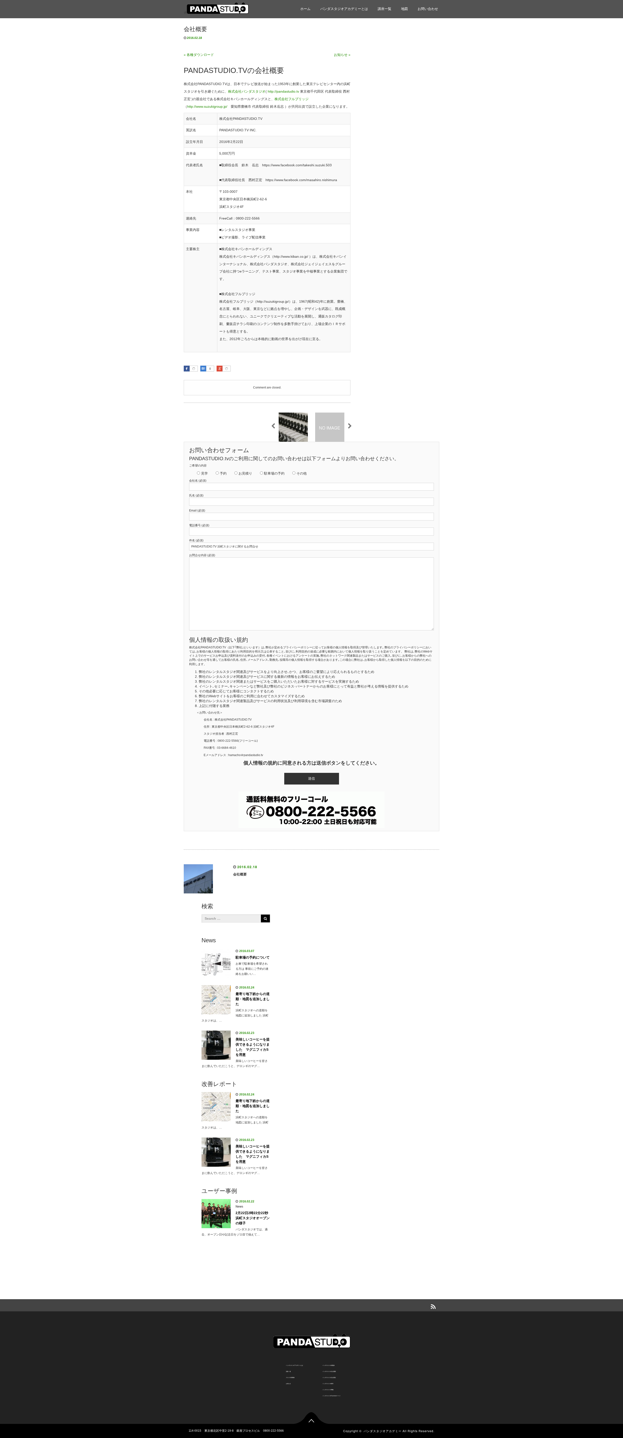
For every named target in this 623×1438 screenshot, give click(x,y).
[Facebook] (194, 368)
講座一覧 (384, 9)
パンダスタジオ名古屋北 (329, 1377)
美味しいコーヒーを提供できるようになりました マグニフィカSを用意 (253, 1047)
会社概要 (423, 47)
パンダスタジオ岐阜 (327, 1383)
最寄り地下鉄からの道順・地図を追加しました (253, 999)
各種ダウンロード (430, 36)
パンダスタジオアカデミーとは (344, 9)
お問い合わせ (428, 9)
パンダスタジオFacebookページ (331, 1395)
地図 (404, 9)
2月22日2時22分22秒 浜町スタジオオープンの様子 (253, 1218)
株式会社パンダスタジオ (247, 91)
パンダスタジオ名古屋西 (329, 1371)
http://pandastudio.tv (283, 91)
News (239, 1206)
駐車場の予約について (253, 957)
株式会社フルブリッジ (292, 99)
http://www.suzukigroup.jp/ (207, 106)
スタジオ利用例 (290, 1377)
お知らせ (288, 1383)
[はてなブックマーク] (203, 368)
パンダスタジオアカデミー (383, 1431)
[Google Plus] (227, 368)
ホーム (305, 9)
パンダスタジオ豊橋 (327, 1389)
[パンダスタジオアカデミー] (217, 8)
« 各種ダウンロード (199, 55)
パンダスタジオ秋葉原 (328, 1365)
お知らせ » (342, 55)
